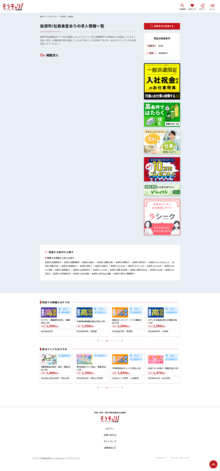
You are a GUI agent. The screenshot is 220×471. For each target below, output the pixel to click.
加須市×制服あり (122, 262)
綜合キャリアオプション (48, 16)
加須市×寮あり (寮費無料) (124, 273)
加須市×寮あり (86, 266)
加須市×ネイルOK (154, 266)
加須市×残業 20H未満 (118, 269)
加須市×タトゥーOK (136, 266)
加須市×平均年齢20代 (61, 273)
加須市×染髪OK (101, 266)
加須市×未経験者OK (53, 262)
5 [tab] (108, 340)
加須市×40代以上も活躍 (101, 273)
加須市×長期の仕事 (105, 262)
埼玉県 (62, 16)
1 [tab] (100, 340)
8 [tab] (115, 340)
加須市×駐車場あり (69, 266)
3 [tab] (104, 340)
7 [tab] (113, 340)
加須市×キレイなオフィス (159, 262)
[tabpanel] (56, 321)
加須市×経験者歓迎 (71, 262)
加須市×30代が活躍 (81, 273)
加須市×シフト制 (100, 269)
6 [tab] (111, 340)
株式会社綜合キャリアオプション (53, 458)
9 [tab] (117, 340)
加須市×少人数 (156, 269)
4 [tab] (106, 340)
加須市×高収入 (88, 262)
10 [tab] (119, 340)
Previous (98, 340)
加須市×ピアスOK (118, 266)
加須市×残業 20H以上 (138, 269)
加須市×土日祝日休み (81, 269)
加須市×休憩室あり (62, 269)
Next (122, 340)
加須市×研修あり (139, 262)
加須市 (70, 16)
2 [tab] (102, 340)
